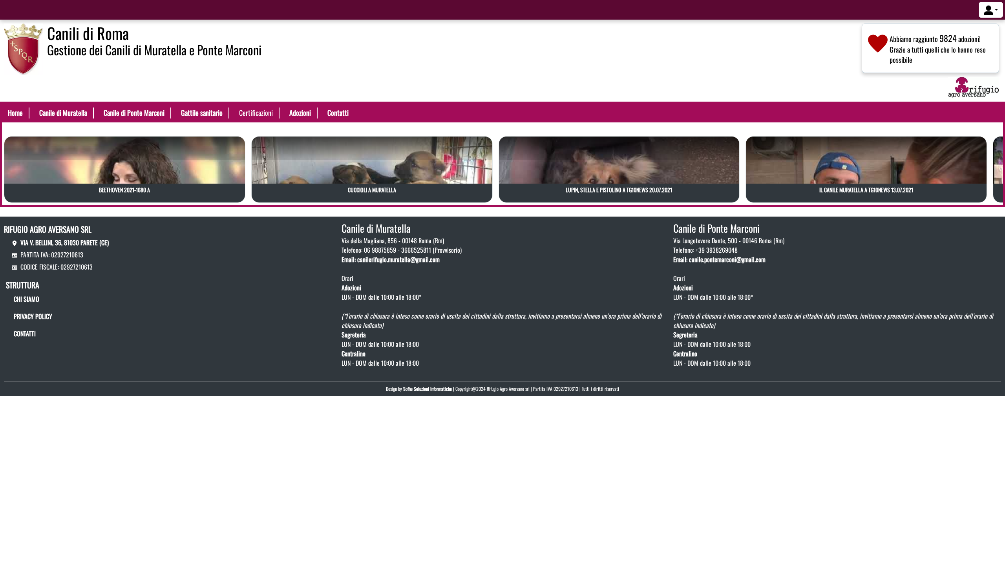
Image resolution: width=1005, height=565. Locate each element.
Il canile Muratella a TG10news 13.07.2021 (866, 190)
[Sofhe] (23, 48)
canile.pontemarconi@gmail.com (727, 259)
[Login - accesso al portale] (991, 10)
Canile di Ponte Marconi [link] (134, 113)
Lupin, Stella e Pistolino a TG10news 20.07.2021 (619, 190)
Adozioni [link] (300, 113)
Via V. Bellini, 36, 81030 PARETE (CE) (64, 242)
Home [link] (15, 113)
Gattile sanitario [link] (202, 113)
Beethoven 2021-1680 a (124, 190)
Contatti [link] (338, 113)
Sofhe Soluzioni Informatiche (427, 388)
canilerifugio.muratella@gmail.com (398, 259)
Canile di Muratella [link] (63, 113)
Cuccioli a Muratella (372, 190)
